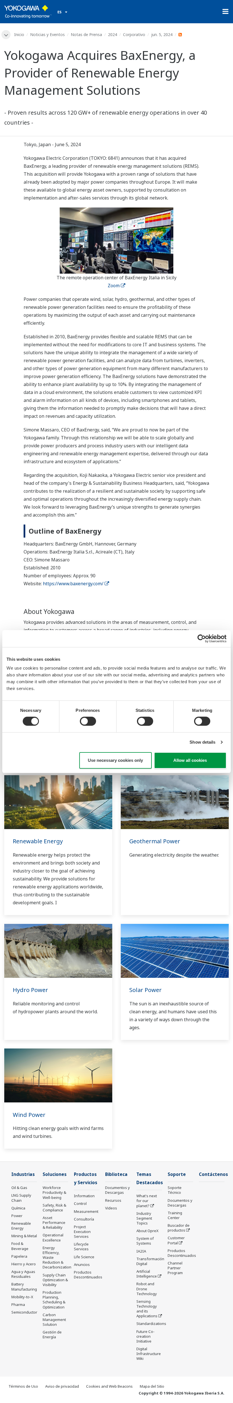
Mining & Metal (24, 1235)
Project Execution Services (82, 1231)
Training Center (175, 1215)
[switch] (88, 721)
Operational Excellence (53, 1237)
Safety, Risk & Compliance (54, 1208)
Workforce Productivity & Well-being (54, 1192)
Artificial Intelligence (146, 1274)
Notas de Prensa (86, 34)
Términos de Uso (23, 1386)
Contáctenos (213, 1174)
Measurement (86, 1211)
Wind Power (29, 1115)
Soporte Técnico (175, 1190)
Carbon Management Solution (54, 1319)
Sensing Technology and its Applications (146, 1308)
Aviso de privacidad (62, 1386)
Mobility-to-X (22, 1296)
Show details (202, 742)
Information (84, 1195)
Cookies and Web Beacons (109, 1386)
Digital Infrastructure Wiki (148, 1353)
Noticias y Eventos (47, 34)
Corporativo (134, 34)
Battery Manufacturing (24, 1286)
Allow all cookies (190, 760)
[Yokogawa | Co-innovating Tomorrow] (28, 11)
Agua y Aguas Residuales (23, 1274)
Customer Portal (176, 1240)
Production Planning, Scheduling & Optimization (54, 1299)
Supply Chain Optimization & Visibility (55, 1279)
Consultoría (84, 1219)
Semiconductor (24, 1312)
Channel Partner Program (175, 1268)
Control (80, 1203)
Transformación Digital (150, 1261)
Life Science (84, 1256)
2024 (112, 34)
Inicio (19, 34)
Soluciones (54, 1174)
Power (16, 1215)
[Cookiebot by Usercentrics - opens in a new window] (201, 638)
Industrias (23, 1174)
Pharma (18, 1304)
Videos (111, 1208)
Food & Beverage (19, 1246)
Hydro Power (30, 990)
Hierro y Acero (23, 1263)
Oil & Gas (19, 1187)
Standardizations (151, 1323)
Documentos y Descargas (117, 1190)
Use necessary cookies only (115, 760)
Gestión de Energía (52, 1334)
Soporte (177, 1174)
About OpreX (147, 1230)
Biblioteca (116, 1174)
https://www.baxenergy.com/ (73, 583)
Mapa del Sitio (152, 1386)
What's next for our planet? (146, 1200)
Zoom (114, 285)
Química (18, 1208)
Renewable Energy (38, 841)
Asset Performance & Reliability (54, 1222)
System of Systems (145, 1241)
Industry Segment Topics (144, 1218)
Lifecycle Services (81, 1246)
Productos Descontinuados (88, 1275)
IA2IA (141, 1251)
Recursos (113, 1200)
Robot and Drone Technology (146, 1288)
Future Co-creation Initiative (145, 1336)
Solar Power (145, 990)
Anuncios (82, 1264)
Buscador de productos (179, 1228)
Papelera (19, 1256)
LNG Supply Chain (21, 1198)
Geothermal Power (154, 841)
